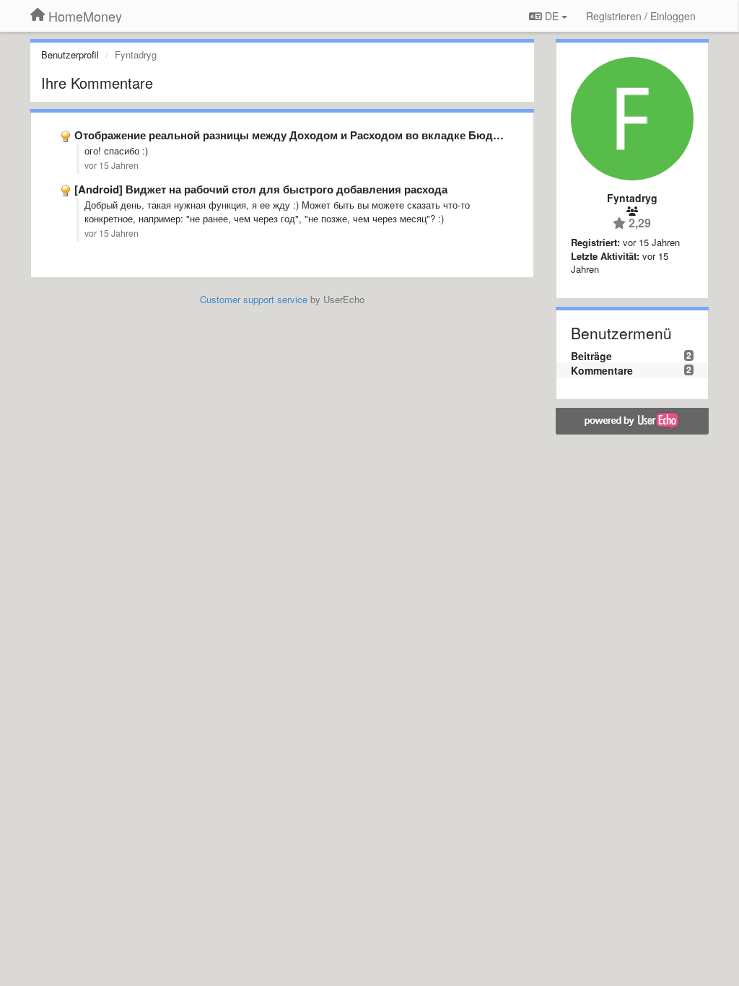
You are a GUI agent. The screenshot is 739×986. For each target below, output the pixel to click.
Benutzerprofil (70, 54)
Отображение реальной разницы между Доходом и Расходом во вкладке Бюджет (293, 135)
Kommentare (602, 370)
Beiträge (591, 356)
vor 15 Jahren (111, 165)
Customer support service (253, 299)
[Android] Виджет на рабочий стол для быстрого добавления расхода (260, 189)
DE (551, 16)
